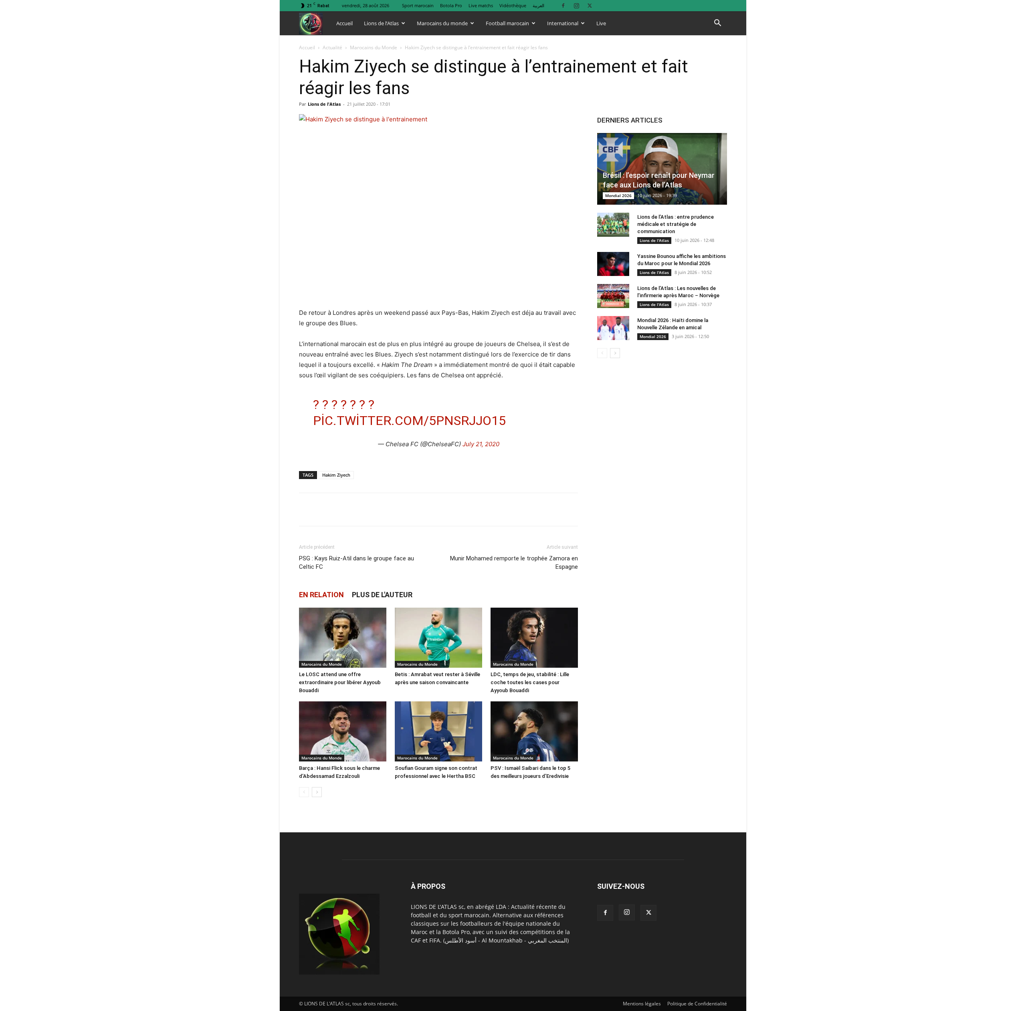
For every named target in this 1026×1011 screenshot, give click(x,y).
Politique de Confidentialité (697, 1003)
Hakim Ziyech (336, 475)
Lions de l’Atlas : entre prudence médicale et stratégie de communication (675, 224)
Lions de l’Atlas (381, 23)
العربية (538, 5)
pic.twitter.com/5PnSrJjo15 (409, 420)
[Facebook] (563, 5)
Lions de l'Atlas (324, 104)
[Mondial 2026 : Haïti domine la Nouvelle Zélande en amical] (613, 328)
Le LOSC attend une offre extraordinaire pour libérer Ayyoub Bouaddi (340, 682)
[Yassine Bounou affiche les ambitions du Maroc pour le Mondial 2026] (613, 264)
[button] (717, 24)
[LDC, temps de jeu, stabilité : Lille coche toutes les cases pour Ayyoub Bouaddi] (534, 638)
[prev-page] (304, 792)
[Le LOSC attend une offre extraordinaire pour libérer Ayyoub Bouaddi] (342, 638)
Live (601, 23)
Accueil (344, 23)
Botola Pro (451, 5)
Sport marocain (418, 5)
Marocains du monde (442, 23)
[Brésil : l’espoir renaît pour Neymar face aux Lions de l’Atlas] (662, 169)
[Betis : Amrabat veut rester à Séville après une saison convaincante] (438, 638)
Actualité (332, 47)
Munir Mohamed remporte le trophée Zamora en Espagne (514, 562)
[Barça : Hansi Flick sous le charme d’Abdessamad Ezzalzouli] (342, 731)
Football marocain (507, 23)
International (562, 23)
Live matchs (481, 5)
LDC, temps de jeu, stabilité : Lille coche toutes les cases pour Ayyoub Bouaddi (530, 682)
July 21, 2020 (481, 444)
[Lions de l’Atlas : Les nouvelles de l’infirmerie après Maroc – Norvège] (613, 296)
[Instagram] (576, 5)
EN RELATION (321, 594)
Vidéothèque (512, 5)
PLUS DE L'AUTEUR (382, 594)
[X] (590, 5)
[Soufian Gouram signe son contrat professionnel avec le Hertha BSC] (438, 731)
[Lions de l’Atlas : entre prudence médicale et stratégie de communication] (613, 225)
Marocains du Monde (373, 47)
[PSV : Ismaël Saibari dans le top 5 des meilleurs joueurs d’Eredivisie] (534, 731)
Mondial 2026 (618, 195)
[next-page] (317, 792)
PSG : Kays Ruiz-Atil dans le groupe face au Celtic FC (356, 562)
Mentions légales (642, 1003)
